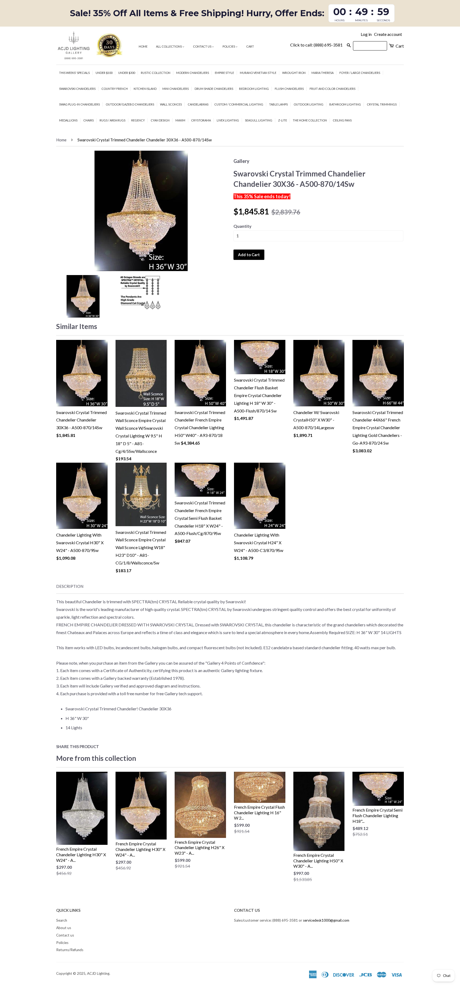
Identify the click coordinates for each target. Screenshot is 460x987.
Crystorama (201, 120)
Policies (229, 46)
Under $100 (104, 72)
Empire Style (224, 72)
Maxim (180, 120)
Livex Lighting (228, 120)
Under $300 (126, 72)
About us (63, 928)
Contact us (202, 46)
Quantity (242, 226)
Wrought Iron (294, 72)
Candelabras (198, 104)
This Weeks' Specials (74, 72)
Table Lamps (278, 104)
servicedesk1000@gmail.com (326, 920)
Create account (388, 34)
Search (61, 920)
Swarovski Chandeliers (77, 88)
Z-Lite (282, 120)
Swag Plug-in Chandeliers (79, 104)
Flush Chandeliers (289, 88)
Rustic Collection (155, 72)
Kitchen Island (145, 88)
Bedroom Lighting (254, 88)
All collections (169, 46)
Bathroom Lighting (345, 104)
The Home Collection (310, 120)
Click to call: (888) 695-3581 (316, 44)
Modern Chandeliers (192, 72)
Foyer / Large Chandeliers (359, 72)
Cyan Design (160, 120)
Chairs (88, 120)
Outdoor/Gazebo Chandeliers (130, 104)
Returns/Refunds (69, 950)
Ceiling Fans (342, 120)
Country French (114, 88)
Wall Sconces (171, 104)
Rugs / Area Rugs (112, 120)
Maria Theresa (322, 72)
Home (143, 46)
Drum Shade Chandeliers (214, 88)
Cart (250, 46)
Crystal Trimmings (382, 104)
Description (69, 586)
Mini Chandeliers (175, 88)
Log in (366, 34)
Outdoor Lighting (308, 104)
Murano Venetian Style (258, 72)
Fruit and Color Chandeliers (332, 88)
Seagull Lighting (258, 120)
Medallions (68, 120)
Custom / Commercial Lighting (238, 104)
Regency (138, 120)
